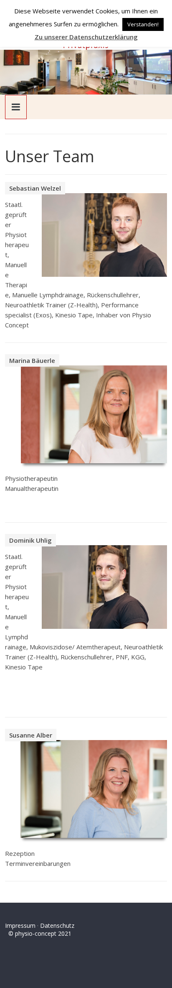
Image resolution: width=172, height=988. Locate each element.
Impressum (20, 925)
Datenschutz (57, 925)
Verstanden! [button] (143, 24)
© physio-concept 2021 (38, 933)
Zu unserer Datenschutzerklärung (86, 37)
